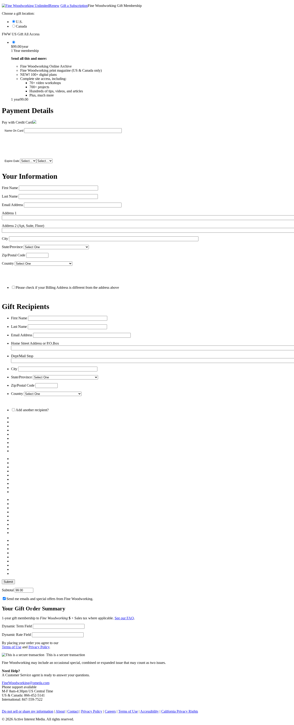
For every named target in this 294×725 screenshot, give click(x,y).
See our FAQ (124, 618)
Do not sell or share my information (27, 711)
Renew (54, 6)
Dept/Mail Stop (22, 356)
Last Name (10, 196)
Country (8, 263)
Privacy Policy (38, 647)
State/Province (12, 247)
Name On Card (14, 130)
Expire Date (12, 161)
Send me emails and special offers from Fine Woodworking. (49, 599)
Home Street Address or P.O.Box (35, 343)
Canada (21, 26)
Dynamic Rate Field (16, 635)
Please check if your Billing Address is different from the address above (67, 287)
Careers (110, 711)
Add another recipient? (32, 410)
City (5, 239)
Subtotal (8, 590)
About (60, 711)
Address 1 (9, 213)
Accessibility (149, 711)
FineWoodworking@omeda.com (25, 683)
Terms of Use (11, 647)
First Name (10, 188)
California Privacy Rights (179, 711)
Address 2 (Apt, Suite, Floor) (23, 226)
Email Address (12, 205)
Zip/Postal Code (13, 255)
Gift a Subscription (74, 6)
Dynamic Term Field (17, 626)
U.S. (19, 22)
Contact (73, 711)
